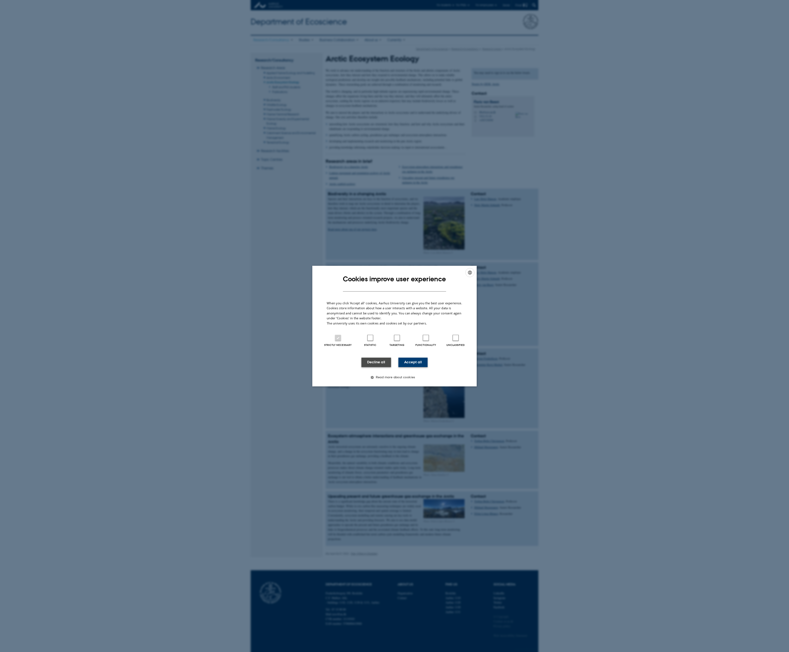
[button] (394, 377)
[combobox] (470, 272)
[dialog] (394, 326)
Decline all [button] (376, 362)
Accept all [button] (413, 362)
